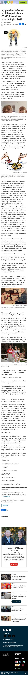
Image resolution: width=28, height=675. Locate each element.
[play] (2, 673)
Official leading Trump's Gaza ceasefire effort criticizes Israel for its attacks (18, 578)
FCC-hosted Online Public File (9, 642)
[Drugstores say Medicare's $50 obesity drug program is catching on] (6, 595)
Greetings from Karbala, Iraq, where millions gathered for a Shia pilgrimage (18, 619)
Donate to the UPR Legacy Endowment (14, 549)
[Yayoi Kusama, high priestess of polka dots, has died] (6, 586)
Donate (23, 2)
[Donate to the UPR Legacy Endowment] (14, 536)
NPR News (5, 505)
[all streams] (26, 673)
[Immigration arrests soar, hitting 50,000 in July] (6, 609)
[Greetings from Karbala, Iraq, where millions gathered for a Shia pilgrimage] (6, 618)
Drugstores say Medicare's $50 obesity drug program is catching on (18, 596)
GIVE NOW (14, 564)
